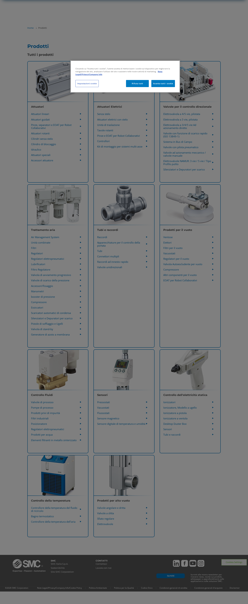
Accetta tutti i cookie (163, 83)
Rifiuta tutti (137, 83)
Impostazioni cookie (87, 83)
